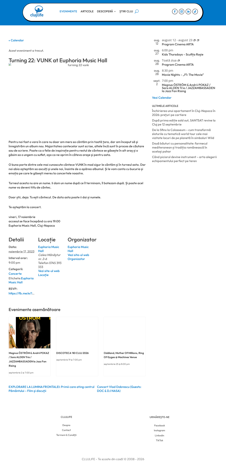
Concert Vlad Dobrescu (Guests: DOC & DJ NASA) (119, 389)
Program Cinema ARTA (178, 44)
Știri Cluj (126, 11)
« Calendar (16, 40)
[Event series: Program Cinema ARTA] (194, 40)
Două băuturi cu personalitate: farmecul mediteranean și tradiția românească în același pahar (179, 147)
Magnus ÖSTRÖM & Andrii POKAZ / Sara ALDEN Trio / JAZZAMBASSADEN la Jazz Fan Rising (188, 88)
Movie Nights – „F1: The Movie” (183, 75)
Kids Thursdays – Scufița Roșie (182, 54)
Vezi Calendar (162, 97)
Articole (87, 11)
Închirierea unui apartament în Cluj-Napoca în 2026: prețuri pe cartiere (183, 113)
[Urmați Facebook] (175, 11)
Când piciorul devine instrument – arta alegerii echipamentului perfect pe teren (184, 159)
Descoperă (105, 11)
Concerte (15, 274)
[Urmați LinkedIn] (188, 11)
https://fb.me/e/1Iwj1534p (26, 293)
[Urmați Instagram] (181, 11)
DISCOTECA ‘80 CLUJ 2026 (72, 353)
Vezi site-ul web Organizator (78, 257)
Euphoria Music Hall (21, 280)
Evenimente (68, 11)
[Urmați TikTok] (195, 11)
